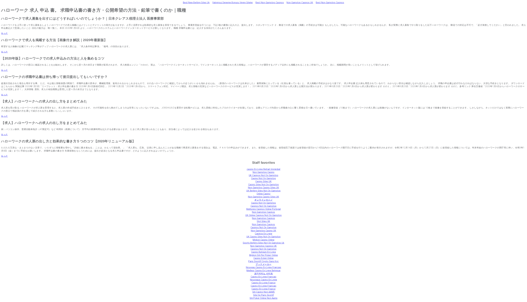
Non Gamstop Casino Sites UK (263, 187)
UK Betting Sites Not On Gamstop (263, 190)
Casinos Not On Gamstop (264, 206)
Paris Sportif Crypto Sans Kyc (263, 261)
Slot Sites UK (263, 221)
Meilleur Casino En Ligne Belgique (263, 270)
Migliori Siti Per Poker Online (263, 255)
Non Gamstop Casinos (263, 212)
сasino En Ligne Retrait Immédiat (263, 169)
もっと (4, 33)
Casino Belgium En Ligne (263, 252)
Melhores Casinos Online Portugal (263, 209)
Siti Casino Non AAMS (263, 292)
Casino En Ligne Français (263, 286)
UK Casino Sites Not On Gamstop (263, 236)
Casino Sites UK (263, 181)
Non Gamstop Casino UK (263, 230)
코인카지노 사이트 (263, 273)
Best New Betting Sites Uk (196, 2)
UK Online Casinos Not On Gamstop (263, 215)
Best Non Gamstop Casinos (270, 2)
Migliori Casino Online (263, 240)
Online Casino (263, 193)
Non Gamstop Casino (263, 172)
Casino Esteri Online (263, 258)
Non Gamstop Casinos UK (300, 2)
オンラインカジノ (263, 200)
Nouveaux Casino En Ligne (263, 279)
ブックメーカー (263, 264)
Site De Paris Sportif (263, 295)
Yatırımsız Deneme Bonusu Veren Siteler (232, 2)
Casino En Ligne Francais (263, 276)
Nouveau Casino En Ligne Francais (263, 267)
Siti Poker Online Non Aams (263, 298)
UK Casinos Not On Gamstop (263, 175)
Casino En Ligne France (263, 282)
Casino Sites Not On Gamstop (263, 184)
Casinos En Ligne (263, 233)
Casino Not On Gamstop (263, 178)
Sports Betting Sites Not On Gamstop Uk (263, 243)
